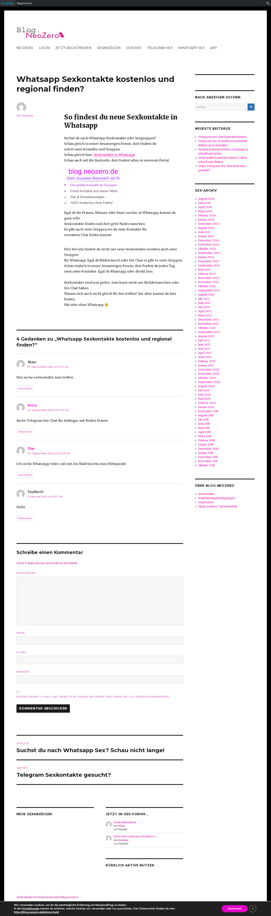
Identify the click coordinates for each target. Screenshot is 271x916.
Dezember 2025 (208, 224)
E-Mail (21, 652)
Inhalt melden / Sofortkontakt (217, 506)
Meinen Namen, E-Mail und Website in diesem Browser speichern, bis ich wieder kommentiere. (93, 696)
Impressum (206, 502)
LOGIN (44, 48)
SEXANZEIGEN (109, 48)
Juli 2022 (203, 299)
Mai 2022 (204, 307)
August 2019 (206, 415)
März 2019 (204, 436)
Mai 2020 (204, 398)
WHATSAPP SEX (191, 48)
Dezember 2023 (208, 261)
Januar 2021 (206, 365)
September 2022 (209, 290)
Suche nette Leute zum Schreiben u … (135, 836)
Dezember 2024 (208, 240)
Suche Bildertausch (125, 822)
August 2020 (206, 386)
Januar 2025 (206, 236)
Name (20, 632)
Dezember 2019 (208, 411)
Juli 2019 (203, 419)
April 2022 (205, 311)
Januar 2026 (206, 219)
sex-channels (24, 115)
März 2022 (205, 315)
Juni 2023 (204, 269)
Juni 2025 (204, 232)
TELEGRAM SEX (160, 48)
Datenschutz (206, 494)
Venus (121, 825)
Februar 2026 (207, 215)
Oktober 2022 (207, 286)
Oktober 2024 (207, 249)
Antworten (25, 388)
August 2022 (206, 294)
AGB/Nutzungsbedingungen (216, 498)
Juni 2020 (204, 394)
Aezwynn (123, 840)
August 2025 (206, 228)
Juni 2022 (204, 303)
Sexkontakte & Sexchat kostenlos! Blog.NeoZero (47, 897)
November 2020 (208, 373)
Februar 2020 (207, 403)
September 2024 (209, 253)
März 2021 (205, 357)
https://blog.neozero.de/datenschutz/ (36, 912)
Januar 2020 (206, 407)
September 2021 (209, 332)
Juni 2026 (204, 203)
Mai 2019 (203, 428)
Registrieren (24, 3)
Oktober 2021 (206, 328)
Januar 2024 (206, 257)
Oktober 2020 (207, 378)
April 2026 (205, 207)
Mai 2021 (204, 348)
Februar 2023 (207, 274)
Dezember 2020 (208, 369)
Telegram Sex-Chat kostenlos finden (222, 137)
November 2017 (208, 461)
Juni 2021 (204, 344)
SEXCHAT (133, 48)
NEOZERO (25, 48)
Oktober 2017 (206, 465)
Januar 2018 (205, 453)
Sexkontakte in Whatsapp (114, 155)
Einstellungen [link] (30, 908)
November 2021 (208, 323)
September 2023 (209, 265)
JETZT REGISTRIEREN (73, 48)
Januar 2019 (205, 444)
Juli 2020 (204, 390)
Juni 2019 (204, 423)
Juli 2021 (203, 340)
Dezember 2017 (208, 457)
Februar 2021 (206, 361)
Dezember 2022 (208, 278)
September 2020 (209, 382)
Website (23, 671)
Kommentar (26, 572)
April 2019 (204, 432)
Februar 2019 (206, 440)
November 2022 (208, 282)
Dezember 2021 (208, 319)
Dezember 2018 (208, 448)
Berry (32, 405)
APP (213, 48)
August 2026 (206, 199)
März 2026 (205, 211)
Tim (31, 448)
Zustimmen (235, 908)
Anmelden (7, 3)
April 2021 (204, 353)
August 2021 (206, 336)
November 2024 (208, 244)
